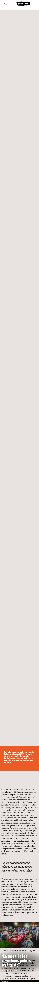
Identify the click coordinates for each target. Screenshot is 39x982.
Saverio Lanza (8, 968)
